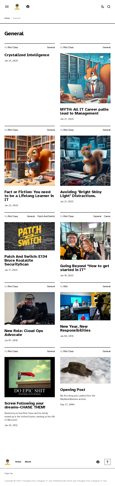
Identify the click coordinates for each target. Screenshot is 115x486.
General (51, 47)
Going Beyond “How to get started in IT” (84, 267)
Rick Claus (13, 47)
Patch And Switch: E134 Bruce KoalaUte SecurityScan (25, 260)
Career (107, 216)
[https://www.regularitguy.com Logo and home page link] (17, 7)
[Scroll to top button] (108, 462)
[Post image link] (85, 78)
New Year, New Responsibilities (75, 328)
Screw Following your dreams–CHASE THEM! (24, 405)
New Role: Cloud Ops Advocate (23, 332)
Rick (65, 286)
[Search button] (109, 6)
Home (7, 18)
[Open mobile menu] (6, 6)
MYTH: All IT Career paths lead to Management (84, 111)
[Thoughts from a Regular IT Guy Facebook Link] (27, 6)
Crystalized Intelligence (26, 54)
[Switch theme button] (103, 6)
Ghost (69, 481)
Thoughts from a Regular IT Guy (92, 481)
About (28, 462)
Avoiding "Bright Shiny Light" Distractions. (80, 193)
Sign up (8, 473)
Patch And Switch (46, 216)
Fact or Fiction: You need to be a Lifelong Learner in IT (29, 195)
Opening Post (72, 389)
